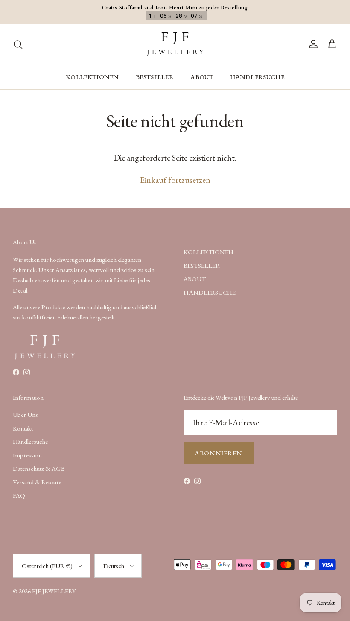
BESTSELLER (155, 77)
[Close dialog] (340, 380)
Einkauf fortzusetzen (175, 179)
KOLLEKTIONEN (92, 77)
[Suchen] (18, 44)
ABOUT (201, 77)
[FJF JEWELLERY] (175, 44)
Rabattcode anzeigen (100, 565)
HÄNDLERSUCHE (257, 77)
